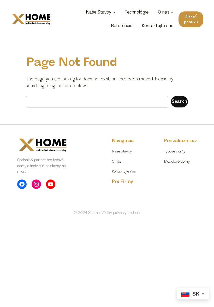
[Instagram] (36, 184)
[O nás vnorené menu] (172, 12)
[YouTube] (50, 184)
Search (179, 101)
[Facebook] (22, 184)
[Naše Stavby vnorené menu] (113, 12)
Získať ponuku (191, 19)
